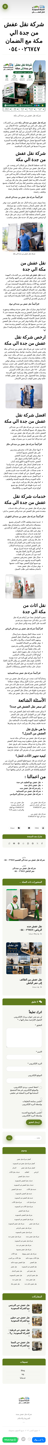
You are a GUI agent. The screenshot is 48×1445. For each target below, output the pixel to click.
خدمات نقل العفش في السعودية (23, 1185)
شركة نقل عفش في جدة (23, 1245)
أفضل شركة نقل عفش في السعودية (24, 1163)
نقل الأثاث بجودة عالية (32, 1258)
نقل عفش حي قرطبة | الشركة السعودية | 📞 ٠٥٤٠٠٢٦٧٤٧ (19, 1333)
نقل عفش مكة (15, 1284)
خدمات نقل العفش (23, 1176)
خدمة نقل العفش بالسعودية (24, 1194)
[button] (42, 843)
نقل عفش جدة (16, 1280)
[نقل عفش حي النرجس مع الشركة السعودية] (37, 1309)
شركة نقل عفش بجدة (32, 1237)
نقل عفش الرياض (32, 1275)
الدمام (14, 1168)
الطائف (27, 1172)
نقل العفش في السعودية (29, 1267)
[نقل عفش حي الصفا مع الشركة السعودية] (37, 1346)
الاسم (39, 1052)
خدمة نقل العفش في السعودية (24, 1198)
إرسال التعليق (34, 1122)
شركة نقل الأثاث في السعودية (24, 1206)
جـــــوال (38, 1440)
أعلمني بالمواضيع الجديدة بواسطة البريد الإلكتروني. (32, 1114)
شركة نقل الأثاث (17, 1202)
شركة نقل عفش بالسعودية (24, 1232)
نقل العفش (33, 1262)
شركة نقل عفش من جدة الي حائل (20, 444)
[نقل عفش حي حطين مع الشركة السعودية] (37, 1321)
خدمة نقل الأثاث (31, 1189)
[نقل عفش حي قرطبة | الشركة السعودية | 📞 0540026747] (37, 1333)
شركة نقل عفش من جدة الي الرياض (20, 629)
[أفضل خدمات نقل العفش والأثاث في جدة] (38, 9)
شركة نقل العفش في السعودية (23, 1219)
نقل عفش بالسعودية (16, 1275)
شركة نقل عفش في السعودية (24, 1241)
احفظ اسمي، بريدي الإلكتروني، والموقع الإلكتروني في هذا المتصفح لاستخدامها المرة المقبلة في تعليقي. (23, 1090)
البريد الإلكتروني (35, 1063)
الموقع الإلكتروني (35, 1075)
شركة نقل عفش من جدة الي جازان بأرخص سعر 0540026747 (38, 805)
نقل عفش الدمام (17, 1271)
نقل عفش (14, 1267)
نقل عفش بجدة (30, 1280)
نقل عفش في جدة (33, 275)
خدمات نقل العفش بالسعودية (24, 1181)
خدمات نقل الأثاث (14, 1172)
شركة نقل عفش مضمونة (23, 1249)
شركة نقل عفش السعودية (16, 1224)
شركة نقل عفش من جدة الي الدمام (20, 197)
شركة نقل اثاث (31, 1202)
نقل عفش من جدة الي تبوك (20, 304)
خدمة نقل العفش (16, 1189)
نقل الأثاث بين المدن (14, 1258)
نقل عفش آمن (31, 1271)
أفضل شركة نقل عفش (24, 1159)
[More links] (24, 1422)
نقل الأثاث (14, 1254)
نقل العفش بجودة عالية (18, 1262)
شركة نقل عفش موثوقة (29, 1254)
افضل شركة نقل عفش (28, 1168)
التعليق (38, 1025)
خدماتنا (12, 828)
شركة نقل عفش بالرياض (23, 1228)
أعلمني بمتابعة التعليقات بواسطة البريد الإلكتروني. (32, 1102)
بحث (9, 1138)
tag (38, 934)
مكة (44, 290)
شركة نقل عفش (34, 1224)
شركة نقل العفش (23, 1211)
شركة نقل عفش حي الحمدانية (28, 791)
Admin (37, 828)
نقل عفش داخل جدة (31, 1284)
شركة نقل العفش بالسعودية (23, 1215)
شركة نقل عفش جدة (14, 1237)
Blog (35, 934)
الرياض (36, 1172)
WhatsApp (9, 1440)
